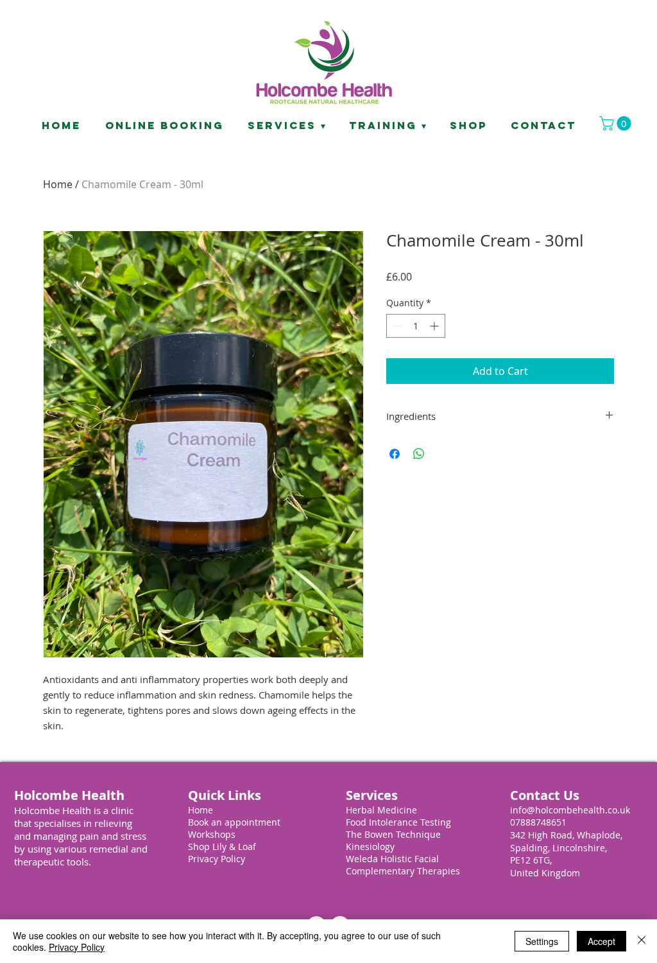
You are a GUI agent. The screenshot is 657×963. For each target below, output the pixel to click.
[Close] (641, 941)
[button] (617, 123)
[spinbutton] (415, 326)
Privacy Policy (77, 947)
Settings (541, 941)
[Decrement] (396, 326)
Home (58, 184)
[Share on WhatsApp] (419, 454)
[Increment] (435, 326)
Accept (601, 941)
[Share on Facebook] (394, 454)
